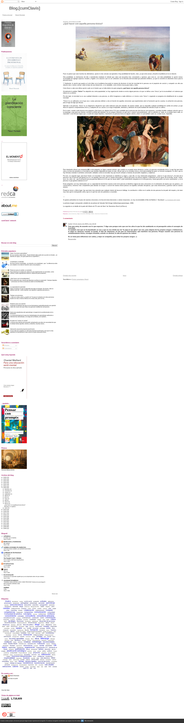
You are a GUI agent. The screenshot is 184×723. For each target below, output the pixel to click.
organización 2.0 (41, 647)
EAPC (54, 624)
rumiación (5, 659)
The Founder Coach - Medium (12, 558)
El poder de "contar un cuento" (19, 320)
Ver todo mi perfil (13, 678)
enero (6, 508)
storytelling (5, 661)
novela (41, 645)
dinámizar (13, 624)
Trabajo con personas (16, 295)
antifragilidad (24, 603)
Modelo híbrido (12, 643)
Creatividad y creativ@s (17, 261)
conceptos (27, 614)
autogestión (44, 605)
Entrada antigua (178, 275)
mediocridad (51, 640)
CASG (29, 608)
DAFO (5, 621)
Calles (5, 589)
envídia (12, 628)
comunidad (51, 612)
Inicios (20, 635)
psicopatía (44, 652)
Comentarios (8, 348)
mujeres (48, 643)
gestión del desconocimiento (34, 631)
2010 (5, 525)
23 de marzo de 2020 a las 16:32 (84, 224)
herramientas (8, 633)
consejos (21, 616)
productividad (13, 652)
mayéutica (43, 640)
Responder (72, 239)
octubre (7, 492)
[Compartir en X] (88, 212)
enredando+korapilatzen (11, 580)
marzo (6, 501)
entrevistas (6, 628)
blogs (21, 606)
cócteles (20, 610)
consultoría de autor (9, 618)
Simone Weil (35, 659)
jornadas (39, 636)
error (24, 628)
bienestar (15, 606)
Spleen (6, 569)
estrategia (42, 628)
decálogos (11, 621)
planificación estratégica (16, 651)
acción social (28, 601)
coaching (14, 610)
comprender (20, 612)
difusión (52, 622)
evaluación (6, 630)
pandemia (11, 649)
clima (7, 610)
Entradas (6, 345)
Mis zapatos (7, 543)
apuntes (6, 605)
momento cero (22, 643)
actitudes (43, 601)
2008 (5, 528)
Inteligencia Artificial (38, 635)
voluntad (54, 666)
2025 (5, 479)
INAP (43, 633)
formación (34, 630)
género (12, 631)
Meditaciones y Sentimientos (12, 541)
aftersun (6, 571)
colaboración (29, 610)
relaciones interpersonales (101, 213)
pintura (41, 649)
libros (32, 638)
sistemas (42, 659)
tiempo (21, 661)
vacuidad (41, 664)
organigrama (20, 647)
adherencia (51, 601)
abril (6, 500)
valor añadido (49, 665)
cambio (6, 608)
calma (52, 606)
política (44, 651)
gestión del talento (47, 631)
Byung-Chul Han (35, 606)
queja (11, 654)
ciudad (54, 608)
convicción (6, 619)
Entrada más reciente (69, 275)
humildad (23, 633)
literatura (18, 640)
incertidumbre (50, 633)
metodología (36, 642)
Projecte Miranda (23, 652)
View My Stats (5, 690)
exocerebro (13, 630)
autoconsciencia (72, 213)
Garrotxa (53, 630)
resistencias (49, 656)
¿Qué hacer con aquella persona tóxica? (14, 505)
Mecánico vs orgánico (10, 506)
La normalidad (7, 565)
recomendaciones (18, 654)
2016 (5, 514)
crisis (43, 619)
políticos (49, 651)
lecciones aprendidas (16, 638)
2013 (5, 520)
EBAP (3, 626)
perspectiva (34, 649)
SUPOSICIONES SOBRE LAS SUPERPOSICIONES (17, 548)
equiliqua (6, 587)
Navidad (12, 645)
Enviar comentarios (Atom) (80, 279)
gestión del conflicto (21, 631)
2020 (5, 487)
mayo (6, 498)
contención (35, 618)
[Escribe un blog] (86, 212)
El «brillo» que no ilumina (10, 537)
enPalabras (7, 536)
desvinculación (32, 622)
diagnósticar (41, 622)
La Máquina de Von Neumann (12, 552)
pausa (28, 649)
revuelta (33, 658)
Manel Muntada (20, 15)
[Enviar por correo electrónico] (84, 212)
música (53, 643)
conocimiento (10, 616)
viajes (38, 666)
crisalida (39, 619)
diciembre (7, 489)
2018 (5, 511)
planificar (29, 651)
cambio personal (15, 608)
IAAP (29, 633)
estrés (48, 628)
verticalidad (32, 666)
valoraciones (6, 666)
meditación (8, 642)
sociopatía (48, 659)
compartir (49, 610)
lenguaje (27, 638)
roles (38, 658)
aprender (41, 603)
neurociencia (27, 645)
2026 (5, 477)
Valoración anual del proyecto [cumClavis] (22, 329)
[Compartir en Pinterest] (92, 212)
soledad (54, 659)
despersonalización (22, 622)
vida (42, 666)
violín (45, 666)
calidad (42, 606)
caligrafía (47, 606)
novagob (36, 645)
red (39, 654)
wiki (31, 668)
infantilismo (8, 635)
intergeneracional (49, 635)
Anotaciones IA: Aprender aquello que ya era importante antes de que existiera (24, 576)
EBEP (7, 626)
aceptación (36, 601)
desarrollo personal (10, 622)
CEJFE (34, 608)
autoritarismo (8, 606)
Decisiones (20, 621)
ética (53, 628)
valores (15, 666)
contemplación (26, 618)
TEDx (16, 661)
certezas (45, 608)
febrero (7, 503)
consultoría (30, 616)
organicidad (11, 647)
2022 (5, 484)
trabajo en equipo (16, 663)
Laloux (6, 638)
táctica (11, 661)
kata (45, 636)
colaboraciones (39, 610)
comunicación (40, 612)
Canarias (23, 608)
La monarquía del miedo (172, 200)
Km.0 (53, 636)
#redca (8, 601)
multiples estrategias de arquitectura (15, 547)
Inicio (124, 275)
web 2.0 (26, 668)
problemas (6, 652)
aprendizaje (50, 603)
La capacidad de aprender (17, 287)
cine (49, 608)
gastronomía (6, 631)
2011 (5, 523)
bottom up (26, 606)
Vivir (49, 666)
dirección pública (28, 624)
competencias (9, 612)
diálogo (47, 622)
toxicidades (54, 661)
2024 (5, 481)
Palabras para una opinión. (18, 303)
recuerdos (27, 654)
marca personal (36, 640)
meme (14, 642)
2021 (5, 486)
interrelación (7, 636)
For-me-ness (7, 554)
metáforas (27, 642)
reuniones (26, 658)
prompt (30, 652)
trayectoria (31, 664)
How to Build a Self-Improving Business (14, 559)
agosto (6, 495)
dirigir (78, 213)
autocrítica (35, 605)
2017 (5, 513)
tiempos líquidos (31, 661)
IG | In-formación (9, 575)
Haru (55, 631)
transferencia (28, 663)
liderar (37, 638)
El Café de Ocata (9, 563)
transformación (39, 663)
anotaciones (16, 603)
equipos (19, 628)
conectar (35, 614)
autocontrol (27, 605)
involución (28, 636)
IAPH (33, 633)
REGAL (54, 654)
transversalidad (23, 664)
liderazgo (88, 213)
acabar (21, 601)
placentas (47, 649)
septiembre (8, 494)
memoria (20, 642)
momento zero (32, 643)
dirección (19, 624)
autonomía (51, 605)
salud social (16, 659)
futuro (47, 630)
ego (27, 626)
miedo (92, 213)
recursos (34, 654)
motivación (41, 643)
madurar (24, 640)
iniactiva (15, 635)
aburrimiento (15, 601)
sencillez (22, 659)
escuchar (35, 628)
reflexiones (45, 654)
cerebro (39, 608)
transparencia (14, 664)
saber (10, 659)
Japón (33, 636)
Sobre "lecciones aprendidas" (18, 253)
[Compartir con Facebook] (90, 212)
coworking (25, 619)
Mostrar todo (55, 593)
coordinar (12, 619)
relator (34, 656)
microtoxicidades (49, 642)
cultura (53, 619)
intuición (22, 636)
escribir (29, 628)
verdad (27, 666)
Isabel (70, 224)
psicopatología (51, 652)
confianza (51, 614)
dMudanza (49, 624)
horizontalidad (16, 633)
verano (22, 666)
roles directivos (45, 658)
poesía (39, 651)
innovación (27, 635)
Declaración (28, 621)
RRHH (53, 658)
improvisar (38, 633)
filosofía (27, 630)
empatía (46, 626)
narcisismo (5, 645)
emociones (82, 213)
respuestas (19, 658)
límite (12, 640)
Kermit (49, 636)
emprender (53, 626)
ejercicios (31, 626)
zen (35, 668)
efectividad (21, 626)
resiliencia (40, 656)
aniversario (8, 603)
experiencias (20, 630)
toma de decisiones (44, 661)
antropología (33, 603)
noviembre (7, 490)
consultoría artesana (45, 616)
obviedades (48, 645)
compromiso (28, 612)
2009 (5, 526)
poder (34, 651)
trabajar (7, 663)
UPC (36, 664)
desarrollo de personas (47, 621)
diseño (42, 624)
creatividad (32, 619)
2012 (5, 521)
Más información (89, 721)
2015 (5, 516)
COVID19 (19, 619)
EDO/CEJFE (14, 626)
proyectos (36, 653)
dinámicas (6, 624)
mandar (29, 640)
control (42, 618)
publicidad (5, 654)
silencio (28, 659)
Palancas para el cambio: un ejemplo (21, 270)
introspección (15, 636)
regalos (8, 656)
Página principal (7, 15)
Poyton (55, 651)
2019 (5, 509)
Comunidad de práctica (13, 614)
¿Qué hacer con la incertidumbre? (20, 278)
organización (30, 647)
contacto (18, 617)
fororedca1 (42, 630)
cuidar (47, 619)
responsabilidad (9, 658)
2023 (5, 482)
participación (20, 649)
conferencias (42, 614)
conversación (50, 618)
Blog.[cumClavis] (24, 8)
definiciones (35, 621)
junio (6, 497)
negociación (19, 645)
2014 (5, 518)
